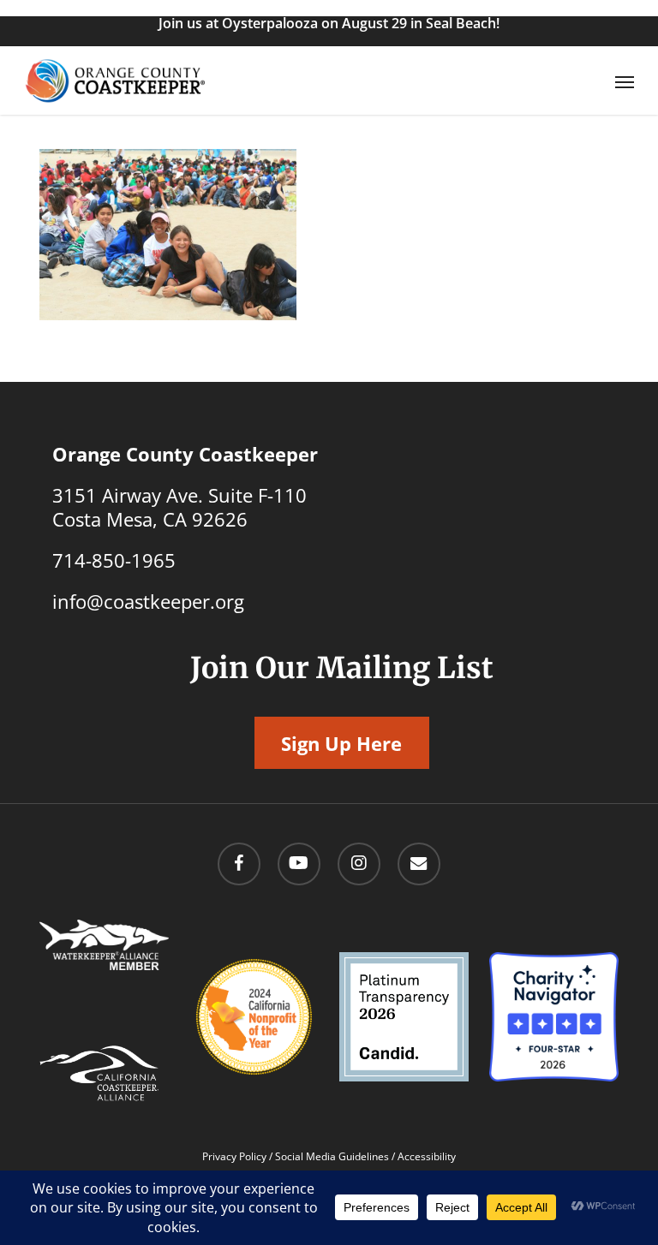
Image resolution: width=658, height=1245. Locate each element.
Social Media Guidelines (332, 1156)
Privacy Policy (234, 1156)
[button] (624, 81)
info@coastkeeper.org (148, 601)
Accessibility (427, 1156)
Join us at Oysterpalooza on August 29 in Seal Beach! (329, 23)
